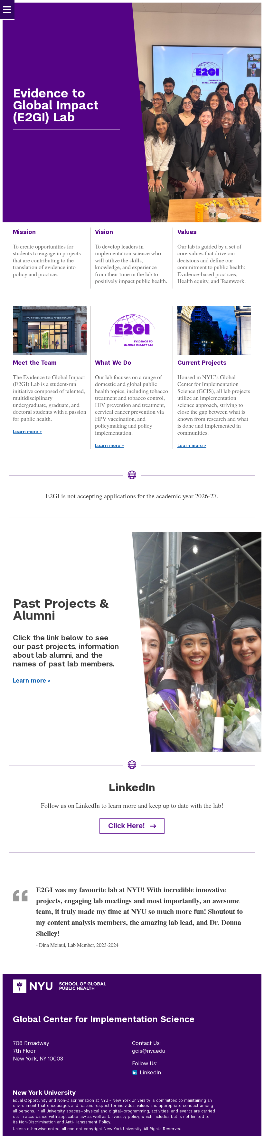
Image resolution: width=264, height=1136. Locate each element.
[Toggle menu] (7, 10)
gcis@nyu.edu (148, 1051)
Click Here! (126, 826)
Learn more (27, 431)
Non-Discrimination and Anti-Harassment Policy (64, 1122)
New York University (44, 1092)
